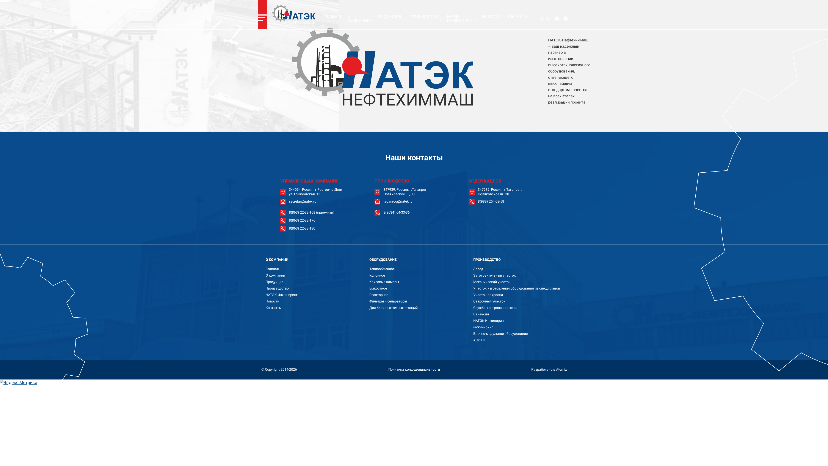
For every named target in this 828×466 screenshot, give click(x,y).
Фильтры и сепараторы (388, 301)
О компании (358, 18)
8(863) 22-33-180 (302, 228)
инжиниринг (483, 327)
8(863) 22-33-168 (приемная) (311, 212)
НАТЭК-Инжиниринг (461, 18)
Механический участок (492, 282)
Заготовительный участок (494, 275)
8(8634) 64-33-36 (396, 212)
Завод (478, 269)
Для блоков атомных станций (393, 308)
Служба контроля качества (495, 308)
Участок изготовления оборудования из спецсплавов (516, 288)
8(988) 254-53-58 (491, 201)
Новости (491, 16)
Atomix (561, 369)
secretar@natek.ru (302, 201)
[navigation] (262, 14)
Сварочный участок (489, 301)
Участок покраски (488, 295)
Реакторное (378, 295)
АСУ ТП (479, 340)
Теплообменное (382, 269)
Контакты (517, 16)
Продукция (389, 16)
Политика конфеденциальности (414, 369)
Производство (424, 16)
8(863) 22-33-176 (302, 220)
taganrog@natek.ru (397, 201)
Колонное (377, 275)
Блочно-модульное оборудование (500, 334)
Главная (332, 16)
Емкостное (378, 288)
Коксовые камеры (384, 282)
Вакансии (481, 314)
